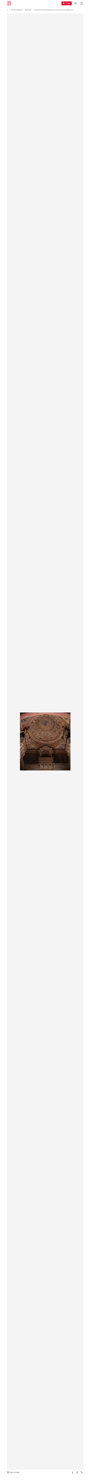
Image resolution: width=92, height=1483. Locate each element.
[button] (45, 741)
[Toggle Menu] (81, 3)
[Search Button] (76, 3)
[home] (8, 10)
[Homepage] (9, 3)
